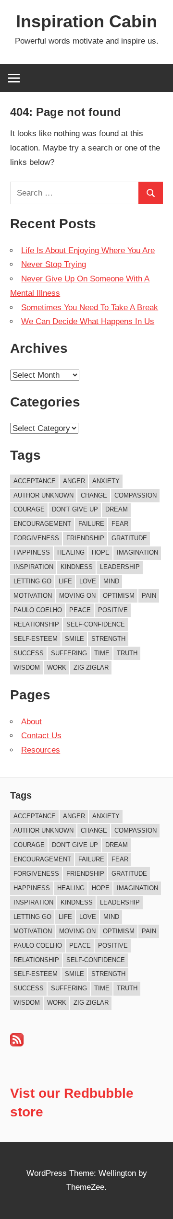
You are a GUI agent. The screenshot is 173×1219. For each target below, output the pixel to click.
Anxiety (106, 481)
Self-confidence (95, 624)
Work (56, 667)
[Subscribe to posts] (17, 1043)
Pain (149, 595)
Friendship (85, 538)
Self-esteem (35, 638)
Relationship (36, 624)
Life (65, 581)
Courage (29, 509)
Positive (113, 610)
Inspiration (33, 566)
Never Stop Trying (53, 264)
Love (87, 581)
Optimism (119, 595)
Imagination (137, 552)
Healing (71, 552)
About (31, 721)
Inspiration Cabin (86, 21)
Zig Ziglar (91, 667)
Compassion (135, 495)
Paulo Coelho (37, 610)
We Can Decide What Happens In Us (87, 321)
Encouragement (42, 523)
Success (28, 653)
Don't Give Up (75, 509)
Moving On (77, 595)
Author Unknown (43, 495)
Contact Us (41, 735)
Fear (119, 523)
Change (94, 495)
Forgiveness (36, 538)
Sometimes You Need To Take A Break (89, 307)
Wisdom (26, 667)
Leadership (120, 566)
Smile (74, 638)
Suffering (69, 653)
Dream (116, 509)
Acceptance (34, 481)
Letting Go (32, 581)
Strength (108, 638)
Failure (91, 523)
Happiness (31, 552)
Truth (127, 653)
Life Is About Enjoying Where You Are (88, 250)
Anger (74, 481)
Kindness (77, 566)
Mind (111, 581)
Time (102, 653)
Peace (80, 610)
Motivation (32, 595)
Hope (101, 552)
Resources (40, 750)
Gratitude (129, 538)
